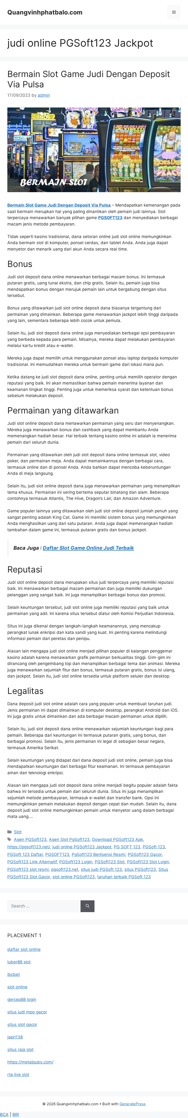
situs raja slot (20, 1049)
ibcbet (13, 974)
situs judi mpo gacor (27, 1012)
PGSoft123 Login (75, 861)
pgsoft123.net (64, 869)
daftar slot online (24, 949)
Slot (18, 831)
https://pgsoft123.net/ (28, 846)
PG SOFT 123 (127, 846)
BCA (4, 1114)
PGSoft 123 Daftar (25, 854)
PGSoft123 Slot (110, 861)
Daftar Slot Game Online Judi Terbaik (88, 548)
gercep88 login (21, 999)
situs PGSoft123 (140, 869)
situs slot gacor (22, 1024)
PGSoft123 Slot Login (148, 861)
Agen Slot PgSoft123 (69, 839)
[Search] (87, 906)
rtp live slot (18, 1074)
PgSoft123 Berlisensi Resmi (98, 854)
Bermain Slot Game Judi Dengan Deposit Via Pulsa (59, 205)
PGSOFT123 (110, 217)
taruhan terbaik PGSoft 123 (124, 876)
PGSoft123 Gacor (145, 854)
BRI (15, 1114)
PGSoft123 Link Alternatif (32, 861)
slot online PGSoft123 (73, 876)
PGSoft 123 (154, 846)
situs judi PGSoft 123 (101, 869)
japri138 (15, 1037)
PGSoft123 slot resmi (28, 869)
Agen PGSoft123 (30, 839)
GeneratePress (132, 1104)
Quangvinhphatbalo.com (44, 12)
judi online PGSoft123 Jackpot (81, 846)
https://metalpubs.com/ (30, 1062)
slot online (17, 987)
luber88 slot (19, 961)
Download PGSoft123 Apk (117, 839)
